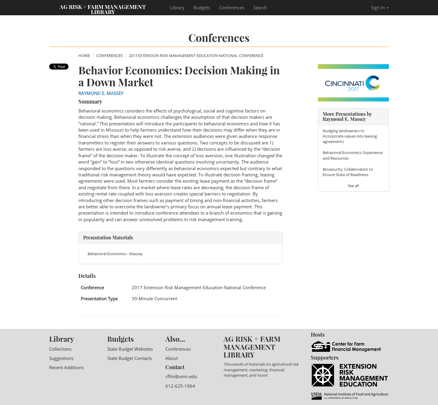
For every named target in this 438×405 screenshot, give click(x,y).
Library (177, 7)
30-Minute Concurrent (154, 298)
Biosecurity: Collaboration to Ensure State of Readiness (348, 172)
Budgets (201, 7)
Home (84, 55)
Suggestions (61, 358)
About (171, 358)
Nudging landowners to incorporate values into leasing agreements (350, 136)
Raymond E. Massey (100, 93)
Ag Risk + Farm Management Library (103, 9)
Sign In (378, 7)
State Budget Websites (130, 349)
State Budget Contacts (129, 358)
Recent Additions (66, 367)
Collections (60, 349)
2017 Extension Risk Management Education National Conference (196, 55)
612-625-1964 (180, 386)
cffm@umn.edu (181, 376)
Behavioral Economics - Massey (115, 253)
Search (260, 7)
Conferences (231, 7)
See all (353, 185)
